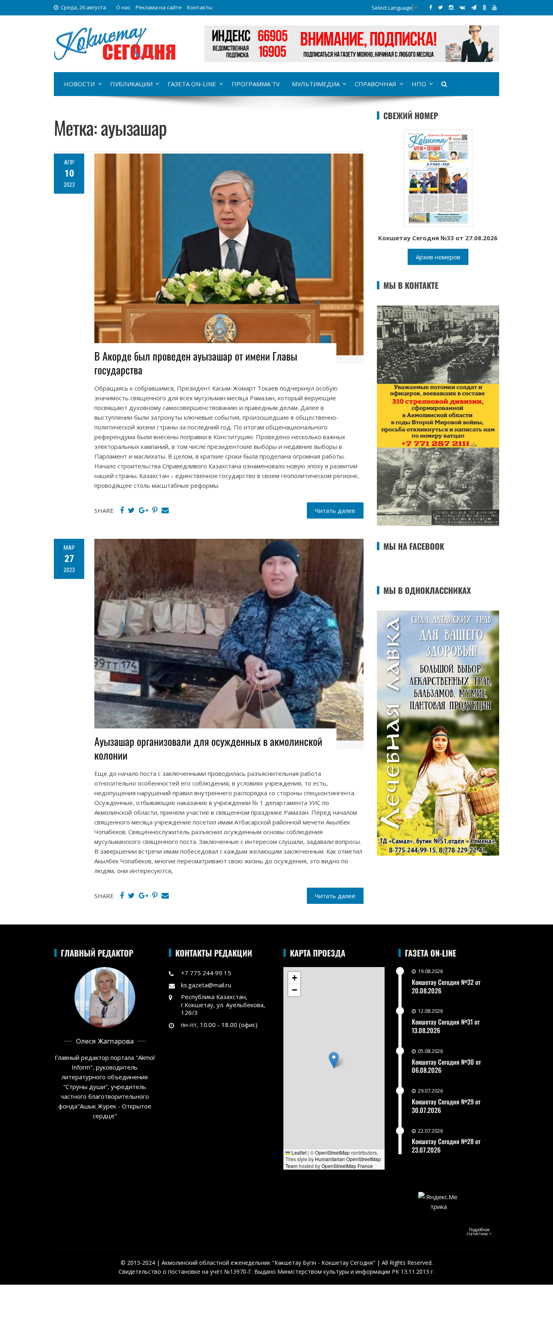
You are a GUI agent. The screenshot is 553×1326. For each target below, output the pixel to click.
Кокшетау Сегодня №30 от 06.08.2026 (446, 1066)
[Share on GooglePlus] (143, 510)
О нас (123, 7)
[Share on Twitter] (131, 510)
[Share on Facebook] (122, 510)
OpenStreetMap (332, 1152)
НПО (419, 84)
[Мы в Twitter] (440, 7)
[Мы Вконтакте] (462, 7)
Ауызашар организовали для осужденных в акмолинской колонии (208, 748)
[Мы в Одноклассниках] (484, 7)
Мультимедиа (316, 84)
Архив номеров (438, 257)
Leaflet (298, 1152)
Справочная (375, 84)
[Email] (165, 510)
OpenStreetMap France (347, 1165)
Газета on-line (192, 84)
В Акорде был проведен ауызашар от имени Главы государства (195, 363)
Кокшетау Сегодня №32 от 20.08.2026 (446, 986)
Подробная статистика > (479, 1232)
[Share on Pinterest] (155, 510)
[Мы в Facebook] (430, 7)
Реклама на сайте (159, 7)
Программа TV (256, 84)
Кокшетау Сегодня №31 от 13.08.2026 (446, 1026)
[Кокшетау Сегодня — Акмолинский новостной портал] (114, 43)
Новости (79, 84)
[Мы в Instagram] (451, 7)
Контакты (200, 7)
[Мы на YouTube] (494, 7)
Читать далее (335, 510)
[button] (334, 1060)
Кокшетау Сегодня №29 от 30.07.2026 (446, 1106)
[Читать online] (438, 177)
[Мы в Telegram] (474, 7)
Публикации (131, 84)
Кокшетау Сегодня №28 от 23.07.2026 (446, 1145)
